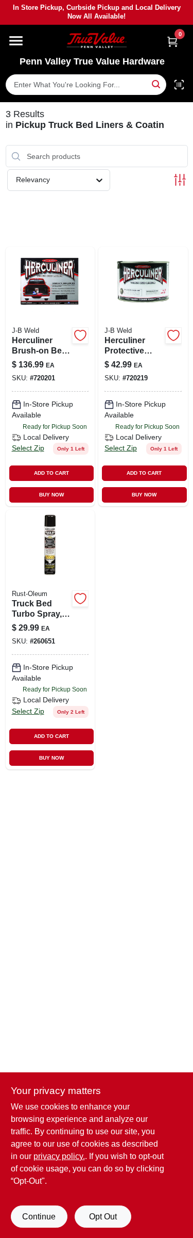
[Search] (156, 83)
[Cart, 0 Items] (172, 41)
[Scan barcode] (179, 84)
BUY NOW (51, 494)
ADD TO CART (51, 473)
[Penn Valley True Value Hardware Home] (97, 40)
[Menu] (16, 40)
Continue (39, 1216)
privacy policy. (59, 1156)
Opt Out (103, 1216)
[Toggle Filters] (180, 180)
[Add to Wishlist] (80, 335)
